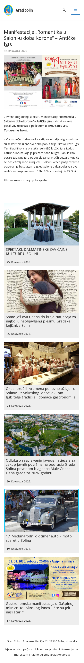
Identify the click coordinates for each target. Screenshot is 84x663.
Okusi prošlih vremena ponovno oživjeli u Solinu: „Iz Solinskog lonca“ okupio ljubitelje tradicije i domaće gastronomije (40, 392)
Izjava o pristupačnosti (19, 649)
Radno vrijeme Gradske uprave (50, 654)
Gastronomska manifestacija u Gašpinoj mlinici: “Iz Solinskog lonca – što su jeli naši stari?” (39, 607)
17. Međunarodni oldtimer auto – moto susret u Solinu (39, 538)
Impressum (20, 654)
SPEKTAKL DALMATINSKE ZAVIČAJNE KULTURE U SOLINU (36, 251)
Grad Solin (24, 10)
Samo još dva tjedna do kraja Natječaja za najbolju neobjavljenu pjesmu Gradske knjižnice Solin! (41, 321)
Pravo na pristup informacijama (57, 649)
